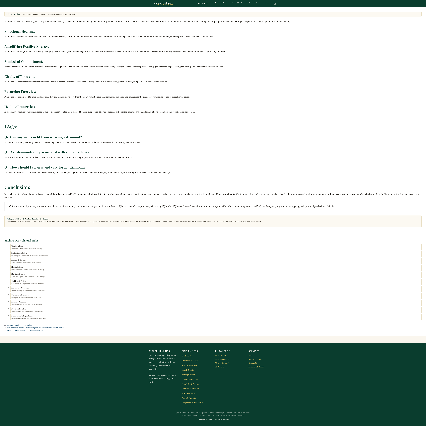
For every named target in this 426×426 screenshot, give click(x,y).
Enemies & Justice (189, 393)
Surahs (214, 3)
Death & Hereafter (189, 398)
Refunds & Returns (256, 367)
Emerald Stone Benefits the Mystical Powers (25, 330)
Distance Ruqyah (255, 359)
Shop (267, 3)
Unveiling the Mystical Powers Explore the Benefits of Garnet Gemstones (36, 328)
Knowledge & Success (190, 384)
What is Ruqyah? (222, 363)
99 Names (224, 3)
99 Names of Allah (222, 359)
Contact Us (252, 363)
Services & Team (255, 3)
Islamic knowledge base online (19, 325)
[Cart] (275, 3)
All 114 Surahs (221, 355)
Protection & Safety (190, 361)
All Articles (219, 367)
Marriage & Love (188, 375)
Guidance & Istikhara (190, 389)
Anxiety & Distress (189, 365)
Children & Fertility (190, 379)
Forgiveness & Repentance (192, 403)
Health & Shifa (188, 370)
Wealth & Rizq (187, 356)
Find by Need (203, 4)
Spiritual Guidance (238, 3)
